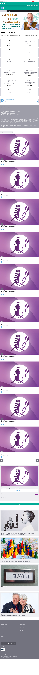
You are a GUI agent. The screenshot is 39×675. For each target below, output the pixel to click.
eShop (2, 628)
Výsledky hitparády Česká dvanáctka (8, 161)
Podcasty (2, 636)
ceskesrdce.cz (29, 54)
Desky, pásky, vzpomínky (6, 532)
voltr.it (30, 45)
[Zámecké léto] (19, 21)
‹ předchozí (1, 460)
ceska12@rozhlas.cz (4, 126)
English (16, 656)
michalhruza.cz (29, 94)
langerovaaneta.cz (9, 85)
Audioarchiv (33, 5)
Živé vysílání (3, 633)
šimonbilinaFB (29, 85)
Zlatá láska (3, 614)
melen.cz (9, 55)
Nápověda (21, 626)
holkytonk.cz (9, 45)
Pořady (14, 11)
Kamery (37, 5)
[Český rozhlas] (3, 1)
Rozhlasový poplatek (23, 631)
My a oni (3, 559)
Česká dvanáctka (4, 486)
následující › (37, 460)
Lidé (28, 11)
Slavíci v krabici (4, 586)
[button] (37, 102)
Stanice (2, 627)
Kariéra (21, 628)
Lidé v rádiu (22, 627)
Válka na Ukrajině (4, 624)
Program (28, 5)
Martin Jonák (3, 500)
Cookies (2, 656)
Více (36, 11)
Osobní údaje (6, 656)
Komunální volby (4, 626)
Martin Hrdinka (3, 499)
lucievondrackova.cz (9, 74)
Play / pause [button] (2, 100)
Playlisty (24, 11)
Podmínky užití (11, 656)
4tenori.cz (29, 75)
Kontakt (21, 630)
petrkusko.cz (9, 94)
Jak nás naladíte (23, 624)
